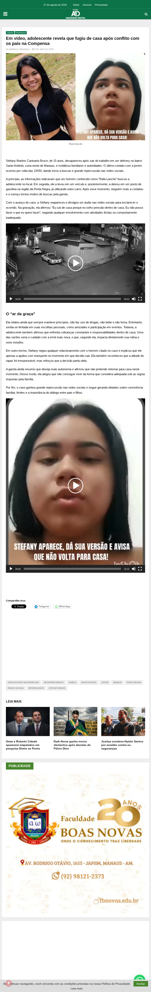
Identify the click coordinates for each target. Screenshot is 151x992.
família (72, 682)
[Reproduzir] (11, 299)
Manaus (117, 682)
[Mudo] (134, 299)
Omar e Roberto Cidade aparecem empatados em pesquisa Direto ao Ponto (23, 745)
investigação (88, 682)
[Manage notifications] (9, 983)
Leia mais (77, 988)
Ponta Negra (134, 682)
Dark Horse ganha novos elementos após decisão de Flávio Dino (72, 745)
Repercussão (36, 688)
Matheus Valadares (19, 49)
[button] (75, 263)
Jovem (104, 682)
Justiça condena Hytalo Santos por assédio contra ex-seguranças (122, 745)
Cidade (10, 33)
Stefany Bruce (57, 688)
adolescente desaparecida (23, 682)
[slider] (72, 299)
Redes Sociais (16, 688)
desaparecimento (54, 682)
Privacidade (101, 5)
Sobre (76, 5)
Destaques (21, 33)
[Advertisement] (75, 641)
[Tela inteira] (140, 299)
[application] (75, 263)
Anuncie (87, 5)
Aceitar (140, 983)
